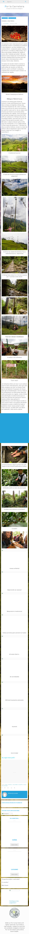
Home (3, 15)
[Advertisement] (14, 428)
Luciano (6, 23)
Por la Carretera (14, 6)
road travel (12, 18)
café (6, 784)
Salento (20, 784)
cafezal (10, 784)
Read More (14, 844)
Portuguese (6, 813)
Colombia (8, 15)
